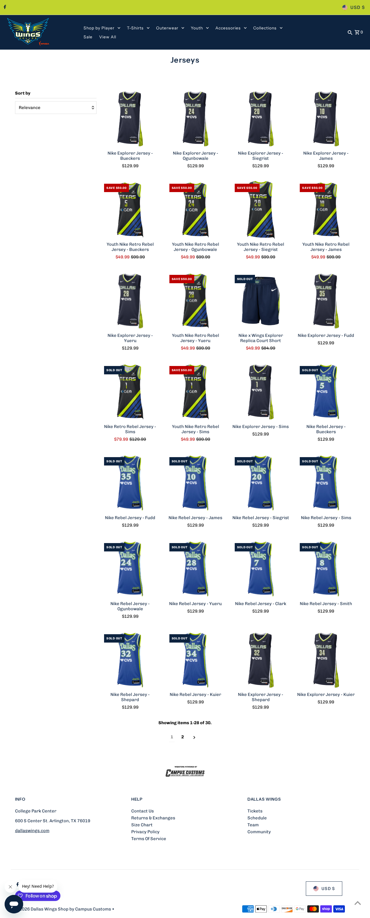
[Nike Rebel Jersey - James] (195, 483)
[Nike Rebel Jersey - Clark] (261, 569)
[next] (194, 737)
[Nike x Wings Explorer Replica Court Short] (261, 301)
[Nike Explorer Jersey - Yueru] (130, 301)
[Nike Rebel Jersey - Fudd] (130, 483)
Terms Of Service (148, 838)
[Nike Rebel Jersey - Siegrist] (261, 483)
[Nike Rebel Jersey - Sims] (326, 483)
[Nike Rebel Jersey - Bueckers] (326, 392)
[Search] (350, 32)
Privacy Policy (145, 831)
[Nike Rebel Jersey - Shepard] (130, 660)
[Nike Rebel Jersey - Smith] (326, 569)
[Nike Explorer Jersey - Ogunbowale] (195, 119)
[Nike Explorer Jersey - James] (326, 119)
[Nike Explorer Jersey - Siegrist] (261, 119)
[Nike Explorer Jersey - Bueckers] (130, 119)
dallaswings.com (32, 830)
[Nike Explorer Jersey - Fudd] (326, 301)
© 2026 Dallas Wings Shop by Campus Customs (63, 909)
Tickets (254, 811)
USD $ (357, 7)
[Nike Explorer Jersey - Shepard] (261, 660)
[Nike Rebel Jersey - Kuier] (195, 660)
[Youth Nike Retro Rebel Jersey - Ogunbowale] (195, 210)
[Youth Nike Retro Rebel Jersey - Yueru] (195, 301)
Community (259, 831)
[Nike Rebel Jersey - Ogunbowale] (130, 569)
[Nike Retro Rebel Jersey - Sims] (130, 392)
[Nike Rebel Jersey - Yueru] (195, 569)
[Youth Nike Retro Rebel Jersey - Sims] (195, 392)
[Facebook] (4, 7)
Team (253, 824)
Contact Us (142, 811)
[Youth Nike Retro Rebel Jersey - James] (326, 210)
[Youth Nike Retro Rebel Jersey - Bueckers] (130, 210)
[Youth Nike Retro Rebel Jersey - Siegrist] (261, 210)
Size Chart (142, 824)
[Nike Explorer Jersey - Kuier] (326, 660)
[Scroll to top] (357, 902)
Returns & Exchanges (153, 818)
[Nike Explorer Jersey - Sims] (261, 392)
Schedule (257, 818)
